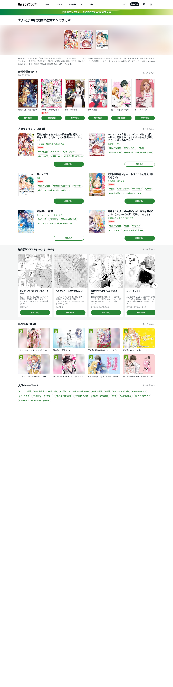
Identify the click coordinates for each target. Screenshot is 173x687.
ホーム (47, 4)
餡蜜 (38, 178)
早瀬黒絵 (111, 181)
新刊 (82, 4)
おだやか (40, 215)
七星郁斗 (111, 144)
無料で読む (28, 118)
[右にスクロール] (155, 285)
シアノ (121, 218)
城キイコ (120, 181)
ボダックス (58, 215)
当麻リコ (40, 144)
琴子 (119, 144)
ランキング (59, 4)
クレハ (48, 215)
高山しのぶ (59, 144)
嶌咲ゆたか (112, 218)
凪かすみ (129, 218)
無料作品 (72, 4)
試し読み (139, 164)
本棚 (91, 4)
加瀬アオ (49, 144)
